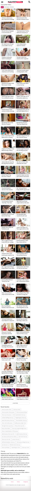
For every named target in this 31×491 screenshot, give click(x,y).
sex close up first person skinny (9, 436)
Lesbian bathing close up (7, 417)
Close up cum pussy (6, 415)
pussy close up (15, 439)
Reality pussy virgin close (20, 423)
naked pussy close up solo (8, 434)
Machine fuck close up (15, 445)
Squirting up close (16, 447)
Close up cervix (25, 447)
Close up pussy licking (21, 412)
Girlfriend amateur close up (8, 442)
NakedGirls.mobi (16, 2)
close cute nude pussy (7, 423)
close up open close (6, 409)
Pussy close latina (6, 428)
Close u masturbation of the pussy (10, 431)
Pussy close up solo (19, 425)
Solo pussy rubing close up (23, 442)
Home (12, 481)
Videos (18, 481)
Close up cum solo (6, 439)
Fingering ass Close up (20, 417)
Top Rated (12, 7)
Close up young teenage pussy (19, 428)
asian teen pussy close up (8, 420)
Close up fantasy (6, 447)
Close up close (16, 409)
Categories (25, 481)
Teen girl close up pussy (7, 425)
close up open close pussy (8, 412)
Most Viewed (6, 7)
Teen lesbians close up (21, 420)
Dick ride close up (23, 436)
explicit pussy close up (21, 434)
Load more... (15, 403)
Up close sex (5, 445)
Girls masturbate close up (19, 415)
